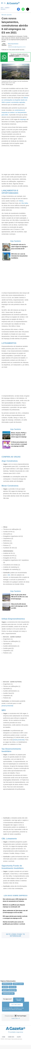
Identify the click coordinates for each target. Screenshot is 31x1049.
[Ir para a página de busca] (4, 3)
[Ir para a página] (13, 3)
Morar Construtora (9, 990)
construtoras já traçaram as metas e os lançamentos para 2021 (14, 112)
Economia (3, 9)
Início (2, 7)
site (9, 575)
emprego (23, 119)
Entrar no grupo (19, 59)
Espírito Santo (18, 983)
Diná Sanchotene (13, 43)
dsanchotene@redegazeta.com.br (17, 47)
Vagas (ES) (12, 987)
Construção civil (8, 993)
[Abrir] (2, 3)
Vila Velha (24, 203)
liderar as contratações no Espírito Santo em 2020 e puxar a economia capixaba (15, 100)
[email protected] (7, 706)
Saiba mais (14, 1018)
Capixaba (7, 7)
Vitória (21, 201)
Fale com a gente (16, 1004)
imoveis (5, 987)
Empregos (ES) (7, 983)
